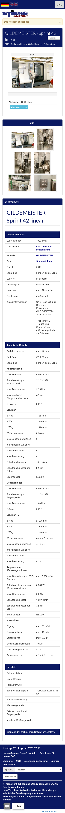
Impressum (9, 764)
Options (53, 38)
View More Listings (19, 107)
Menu (59, 4)
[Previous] (13, 73)
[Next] (51, 73)
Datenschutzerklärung (36, 760)
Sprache (9, 769)
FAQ (13, 756)
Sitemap (55, 760)
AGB (18, 760)
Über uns (8, 760)
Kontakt (32, 753)
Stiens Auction (50, 811)
